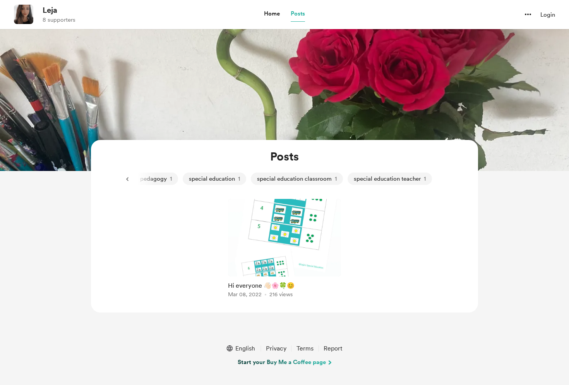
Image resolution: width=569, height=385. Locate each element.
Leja (50, 10)
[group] (284, 249)
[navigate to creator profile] (23, 14)
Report (333, 348)
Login (547, 14)
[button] (271, 14)
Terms (305, 348)
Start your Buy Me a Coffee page (282, 362)
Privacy (276, 348)
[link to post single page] (284, 249)
